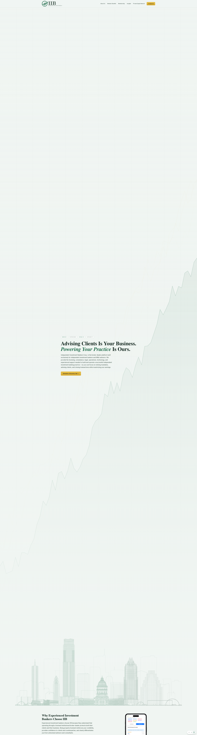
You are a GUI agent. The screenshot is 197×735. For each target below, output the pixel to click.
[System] (194, 732)
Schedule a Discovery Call (71, 373)
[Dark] (191, 732)
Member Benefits (111, 3)
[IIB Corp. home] (52, 3)
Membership (121, 3)
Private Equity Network (139, 3)
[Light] (189, 732)
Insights (129, 3)
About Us (103, 3)
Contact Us (151, 3)
